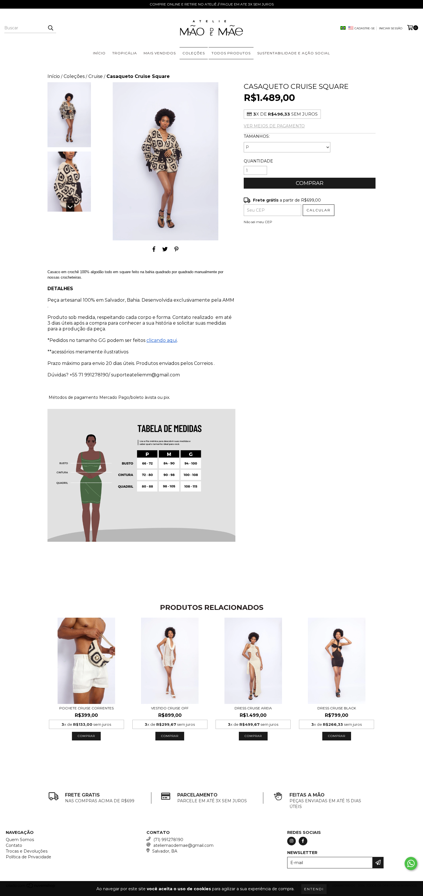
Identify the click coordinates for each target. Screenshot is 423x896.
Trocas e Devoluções (26, 851)
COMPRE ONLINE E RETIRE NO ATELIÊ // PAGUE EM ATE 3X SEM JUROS (212, 4)
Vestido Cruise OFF (169, 708)
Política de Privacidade (28, 856)
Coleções (74, 76)
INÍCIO (99, 53)
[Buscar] (50, 28)
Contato (14, 845)
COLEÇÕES (193, 53)
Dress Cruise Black (336, 708)
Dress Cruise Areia (253, 708)
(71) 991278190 (168, 839)
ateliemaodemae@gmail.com (183, 845)
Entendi (314, 889)
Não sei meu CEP (258, 222)
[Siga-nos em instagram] (291, 841)
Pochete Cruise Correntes (86, 708)
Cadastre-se (365, 28)
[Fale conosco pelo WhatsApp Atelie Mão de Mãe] (411, 863)
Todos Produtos (231, 53)
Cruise (95, 76)
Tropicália (124, 53)
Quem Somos (20, 839)
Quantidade (258, 161)
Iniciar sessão (390, 28)
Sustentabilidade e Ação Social (293, 53)
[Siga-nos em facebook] (303, 841)
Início (53, 76)
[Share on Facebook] (154, 249)
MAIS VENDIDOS (160, 53)
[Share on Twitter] (165, 249)
